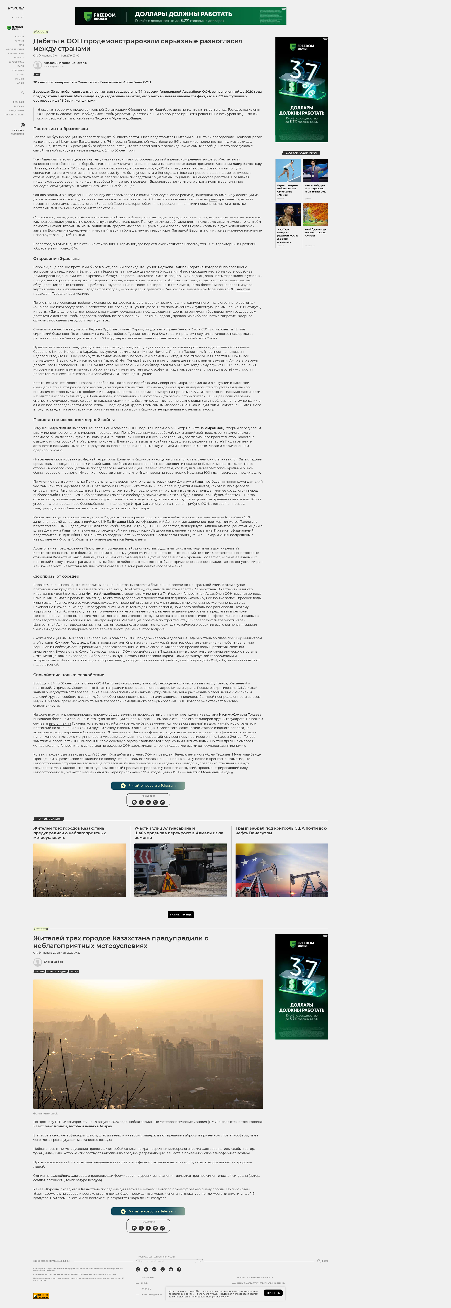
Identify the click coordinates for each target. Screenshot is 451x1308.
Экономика (17, 70)
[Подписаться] (199, 1261)
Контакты (146, 1289)
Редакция (18, 102)
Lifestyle (19, 58)
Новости (19, 37)
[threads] (171, 1269)
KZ (22, 18)
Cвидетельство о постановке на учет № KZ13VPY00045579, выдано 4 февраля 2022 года (74, 1274)
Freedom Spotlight (14, 115)
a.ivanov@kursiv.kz (54, 66)
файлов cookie (220, 1296)
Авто (21, 45)
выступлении (146, 594)
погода (74, 972)
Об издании (147, 1278)
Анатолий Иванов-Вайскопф (65, 63)
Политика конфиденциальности (255, 1278)
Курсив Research (15, 49)
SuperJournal (16, 62)
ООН (37, 74)
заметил (243, 289)
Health (20, 66)
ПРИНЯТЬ (273, 1292)
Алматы (39, 972)
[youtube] (154, 1269)
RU (12, 18)
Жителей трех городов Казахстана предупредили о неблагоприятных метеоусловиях (69, 833)
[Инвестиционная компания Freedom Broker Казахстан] (15, 28)
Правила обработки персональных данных (261, 1283)
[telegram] (146, 1269)
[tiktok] (162, 1269)
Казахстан (18, 130)
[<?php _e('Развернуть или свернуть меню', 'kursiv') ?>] (23, 125)
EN (17, 18)
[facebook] (179, 1269)
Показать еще (180, 914)
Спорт (20, 75)
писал (65, 1189)
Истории (19, 41)
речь (221, 433)
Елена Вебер (53, 961)
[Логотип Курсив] (16, 8)
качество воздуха (57, 972)
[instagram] (138, 1269)
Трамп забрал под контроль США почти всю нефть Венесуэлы (281, 830)
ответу (97, 517)
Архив (20, 83)
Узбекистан (17, 134)
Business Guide (16, 53)
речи (213, 199)
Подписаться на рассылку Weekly (156, 1257)
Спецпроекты (16, 110)
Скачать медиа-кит (151, 1295)
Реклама (19, 106)
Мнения (19, 79)
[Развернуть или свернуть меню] (22, 92)
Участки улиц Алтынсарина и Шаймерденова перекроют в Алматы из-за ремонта (178, 833)
